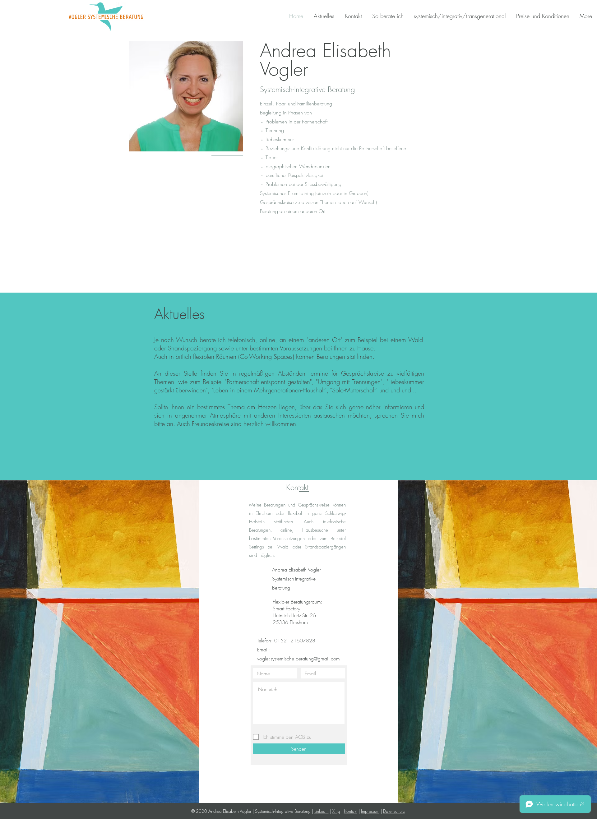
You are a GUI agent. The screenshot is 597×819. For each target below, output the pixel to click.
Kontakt (350, 811)
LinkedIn (321, 811)
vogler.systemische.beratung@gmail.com (298, 658)
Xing (336, 811)
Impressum (370, 811)
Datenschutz (394, 811)
